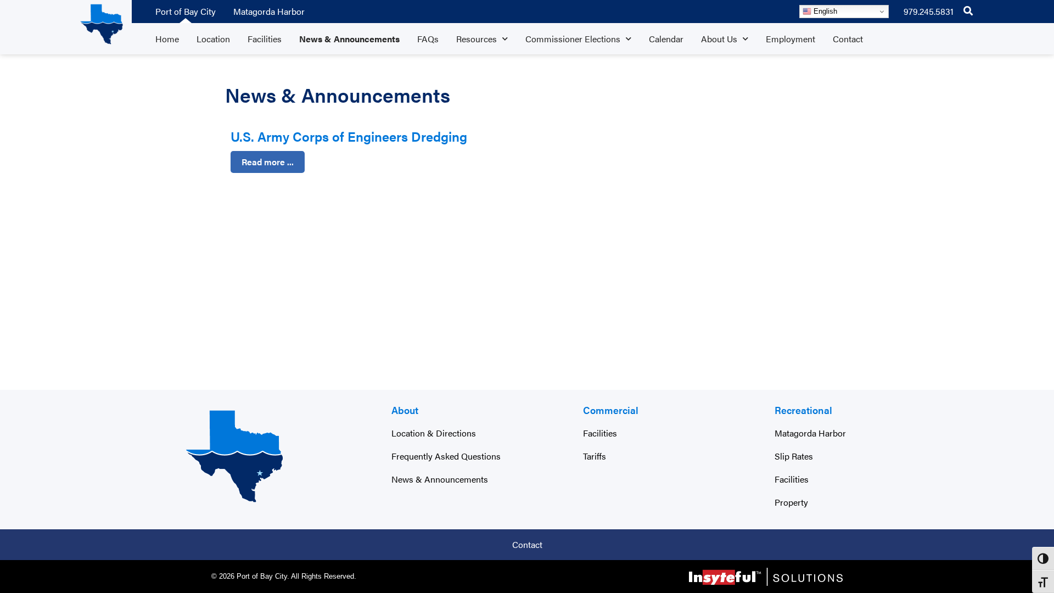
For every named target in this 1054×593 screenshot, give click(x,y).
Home (167, 38)
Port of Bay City (185, 11)
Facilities (265, 38)
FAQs (428, 38)
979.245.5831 (929, 11)
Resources (476, 38)
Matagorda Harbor (269, 11)
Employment (790, 38)
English (824, 11)
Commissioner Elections (572, 38)
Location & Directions (433, 433)
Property (791, 502)
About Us (719, 38)
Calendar (666, 38)
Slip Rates (794, 456)
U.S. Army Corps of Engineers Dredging (349, 136)
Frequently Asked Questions (446, 456)
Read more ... (268, 161)
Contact (848, 38)
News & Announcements (349, 38)
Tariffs (594, 456)
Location (213, 38)
